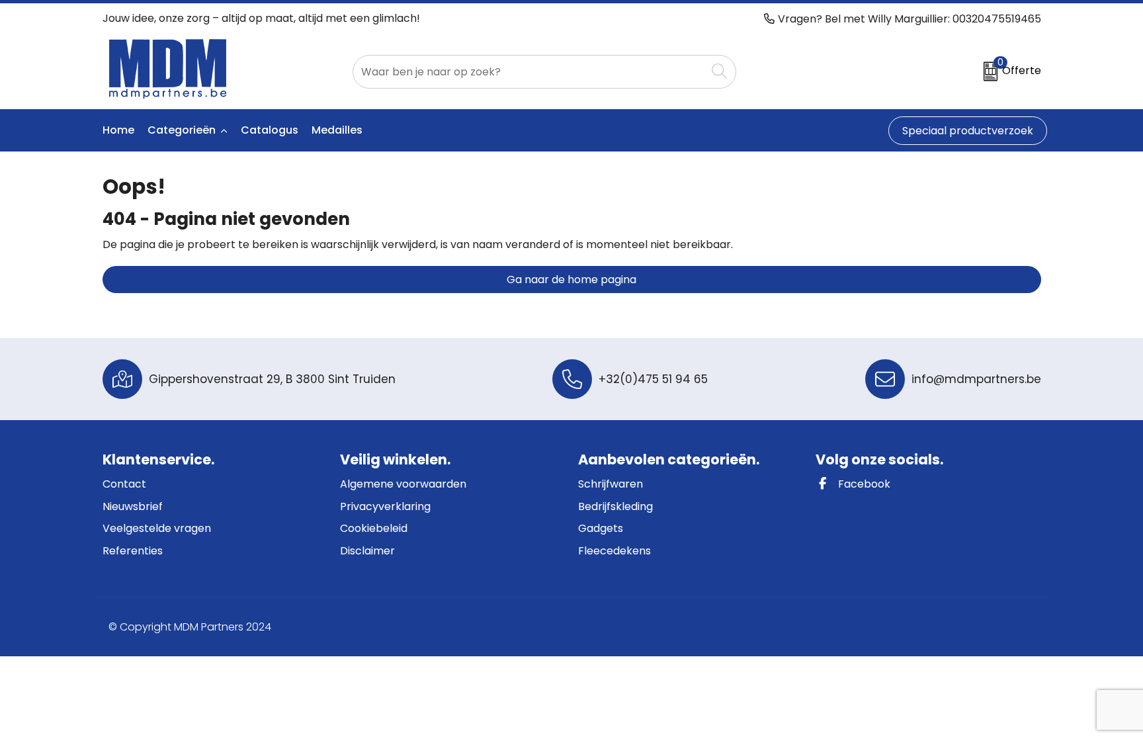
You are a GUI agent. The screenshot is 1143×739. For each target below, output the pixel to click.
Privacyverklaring (385, 506)
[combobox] (529, 71)
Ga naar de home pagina (571, 279)
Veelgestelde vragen (157, 528)
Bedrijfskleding (615, 506)
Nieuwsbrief (133, 506)
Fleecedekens (614, 550)
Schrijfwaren (610, 484)
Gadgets (600, 528)
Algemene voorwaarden (403, 484)
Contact (124, 484)
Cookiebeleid (373, 528)
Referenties (133, 550)
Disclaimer (367, 550)
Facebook (862, 484)
